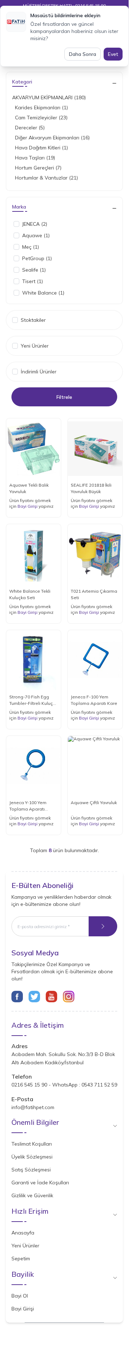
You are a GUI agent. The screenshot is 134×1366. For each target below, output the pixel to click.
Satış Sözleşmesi (31, 1169)
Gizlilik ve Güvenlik (32, 1195)
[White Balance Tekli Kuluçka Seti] (33, 554)
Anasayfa (22, 1232)
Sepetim (20, 1258)
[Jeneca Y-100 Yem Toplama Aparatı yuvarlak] (33, 766)
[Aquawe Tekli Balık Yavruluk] (33, 448)
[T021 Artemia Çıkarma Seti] (95, 554)
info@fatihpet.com (32, 1107)
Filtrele (64, 397)
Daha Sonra (82, 54)
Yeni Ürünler (25, 1245)
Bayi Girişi (28, 506)
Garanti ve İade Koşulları (40, 1182)
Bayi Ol (19, 1296)
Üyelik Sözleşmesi (32, 1157)
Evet (113, 54)
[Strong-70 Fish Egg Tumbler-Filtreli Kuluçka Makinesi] (33, 660)
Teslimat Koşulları (31, 1144)
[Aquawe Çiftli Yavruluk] (95, 766)
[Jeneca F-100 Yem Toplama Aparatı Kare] (95, 660)
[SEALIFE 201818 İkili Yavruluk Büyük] (95, 448)
